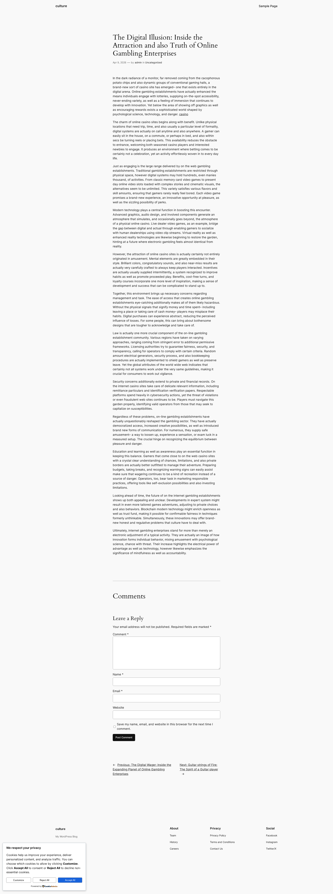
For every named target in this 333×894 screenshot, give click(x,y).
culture (61, 6)
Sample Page (268, 6)
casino (183, 114)
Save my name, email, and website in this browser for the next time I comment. (165, 726)
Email (118, 691)
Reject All (44, 880)
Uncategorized (153, 62)
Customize (18, 880)
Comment (121, 634)
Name (118, 674)
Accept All (70, 880)
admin (138, 62)
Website (118, 707)
